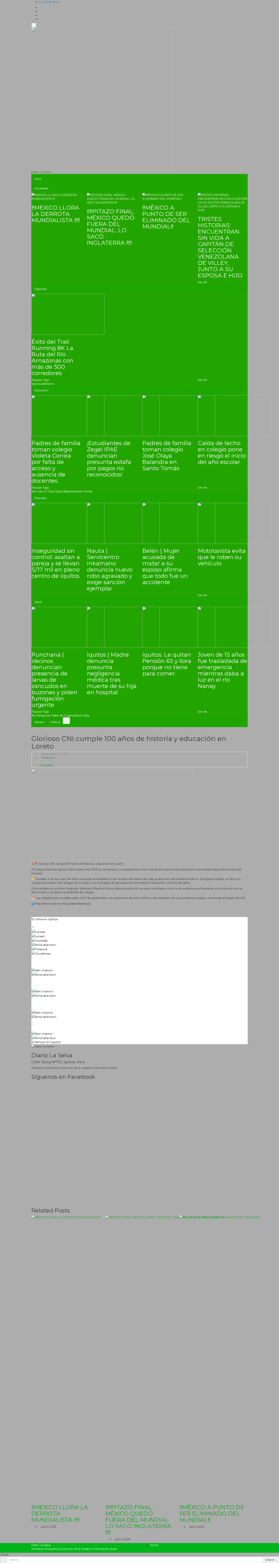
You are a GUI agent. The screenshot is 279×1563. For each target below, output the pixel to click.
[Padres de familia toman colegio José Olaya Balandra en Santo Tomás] (178, 415)
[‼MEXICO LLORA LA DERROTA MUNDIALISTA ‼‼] (56, 196)
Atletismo (47, 383)
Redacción (48, 757)
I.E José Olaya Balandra (59, 491)
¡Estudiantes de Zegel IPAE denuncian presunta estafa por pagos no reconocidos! (109, 459)
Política (55, 722)
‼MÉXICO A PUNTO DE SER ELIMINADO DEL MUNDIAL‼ (166, 217)
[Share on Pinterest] (144, 909)
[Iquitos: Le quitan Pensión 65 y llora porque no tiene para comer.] (178, 627)
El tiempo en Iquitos (46, 1042)
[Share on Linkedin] (148, 909)
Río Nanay (38, 715)
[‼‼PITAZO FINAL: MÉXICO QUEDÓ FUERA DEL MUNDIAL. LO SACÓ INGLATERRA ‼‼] (112, 198)
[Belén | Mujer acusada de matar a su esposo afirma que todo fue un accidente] (178, 523)
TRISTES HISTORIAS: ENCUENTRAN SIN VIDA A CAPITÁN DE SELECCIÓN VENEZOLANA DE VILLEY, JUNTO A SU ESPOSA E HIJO (220, 247)
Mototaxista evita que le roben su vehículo (222, 557)
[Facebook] (40, 11)
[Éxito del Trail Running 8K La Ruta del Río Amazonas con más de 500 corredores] (68, 314)
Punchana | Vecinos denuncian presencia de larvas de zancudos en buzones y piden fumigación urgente (54, 679)
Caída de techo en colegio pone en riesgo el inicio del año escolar (222, 452)
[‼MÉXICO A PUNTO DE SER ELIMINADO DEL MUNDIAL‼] (167, 196)
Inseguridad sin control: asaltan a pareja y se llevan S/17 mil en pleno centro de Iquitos (56, 563)
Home (154, 1545)
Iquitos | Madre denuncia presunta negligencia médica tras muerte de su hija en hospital (111, 673)
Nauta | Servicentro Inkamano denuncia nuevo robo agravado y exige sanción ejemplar (109, 569)
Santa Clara (81, 715)
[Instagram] (40, 19)
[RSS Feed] (40, 7)
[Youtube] (40, 15)
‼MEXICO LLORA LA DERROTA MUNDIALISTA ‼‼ (56, 214)
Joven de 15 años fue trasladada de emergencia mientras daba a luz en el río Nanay (222, 670)
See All (202, 282)
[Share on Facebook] (129, 909)
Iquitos (36, 383)
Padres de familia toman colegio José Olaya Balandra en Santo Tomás (166, 456)
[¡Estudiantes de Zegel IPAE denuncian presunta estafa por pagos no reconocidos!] (123, 415)
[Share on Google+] (139, 909)
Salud (38, 602)
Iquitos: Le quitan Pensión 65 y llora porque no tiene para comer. (166, 664)
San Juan (37, 491)
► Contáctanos (49, 2)
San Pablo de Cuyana (60, 715)
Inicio (37, 179)
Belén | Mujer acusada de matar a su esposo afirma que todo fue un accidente (165, 566)
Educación (41, 390)
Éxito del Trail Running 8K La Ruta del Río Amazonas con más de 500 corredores (52, 357)
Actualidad (41, 188)
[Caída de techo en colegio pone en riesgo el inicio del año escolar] (234, 415)
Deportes (40, 289)
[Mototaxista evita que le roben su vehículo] (234, 523)
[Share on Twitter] (134, 909)
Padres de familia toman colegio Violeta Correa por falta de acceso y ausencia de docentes (56, 462)
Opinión (39, 722)
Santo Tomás (83, 491)
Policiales (40, 498)
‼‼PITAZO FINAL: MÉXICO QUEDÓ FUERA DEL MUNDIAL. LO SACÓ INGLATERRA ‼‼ (111, 227)
